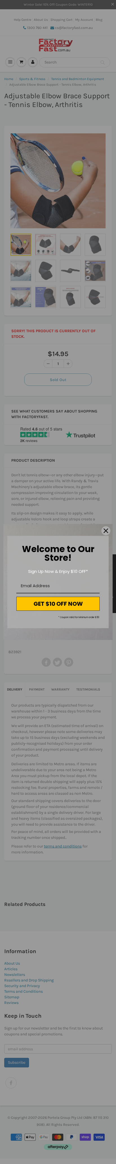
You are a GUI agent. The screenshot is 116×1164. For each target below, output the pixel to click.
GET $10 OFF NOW (58, 604)
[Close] (106, 530)
